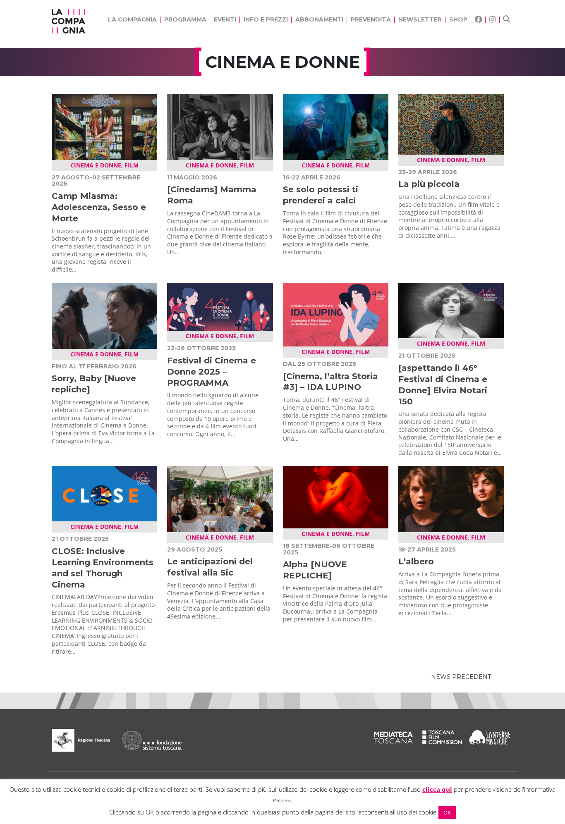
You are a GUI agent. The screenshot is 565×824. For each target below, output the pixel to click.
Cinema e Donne (95, 165)
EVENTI (225, 19)
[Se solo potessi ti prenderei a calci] (335, 126)
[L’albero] (451, 498)
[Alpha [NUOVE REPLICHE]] (335, 496)
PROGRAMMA (185, 19)
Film (131, 165)
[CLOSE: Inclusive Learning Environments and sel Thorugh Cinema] (104, 492)
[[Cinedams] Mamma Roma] (220, 126)
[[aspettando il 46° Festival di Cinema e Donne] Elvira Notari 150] (451, 309)
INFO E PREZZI (266, 19)
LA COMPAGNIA (132, 19)
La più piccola (429, 184)
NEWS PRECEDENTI (462, 677)
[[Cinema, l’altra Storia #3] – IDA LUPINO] (335, 313)
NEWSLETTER (420, 19)
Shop (458, 19)
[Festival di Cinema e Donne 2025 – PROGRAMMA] (220, 305)
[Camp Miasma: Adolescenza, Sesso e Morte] (104, 126)
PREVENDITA (371, 19)
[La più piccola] (451, 123)
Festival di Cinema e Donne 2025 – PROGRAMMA (211, 372)
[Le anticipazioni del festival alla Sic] (220, 498)
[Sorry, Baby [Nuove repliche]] (104, 315)
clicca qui (437, 789)
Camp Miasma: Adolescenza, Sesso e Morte (99, 207)
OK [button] (447, 812)
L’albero (416, 561)
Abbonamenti (319, 19)
